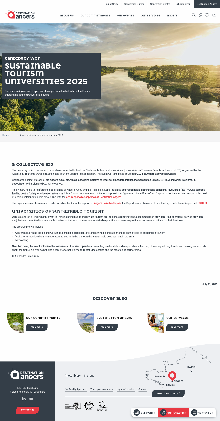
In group (89, 375)
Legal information (126, 389)
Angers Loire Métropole (107, 203)
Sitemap (143, 389)
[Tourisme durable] (200, 16)
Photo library (73, 375)
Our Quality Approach (76, 389)
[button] (194, 15)
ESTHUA (202, 203)
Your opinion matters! (101, 389)
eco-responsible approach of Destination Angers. (94, 197)
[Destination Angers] (21, 14)
